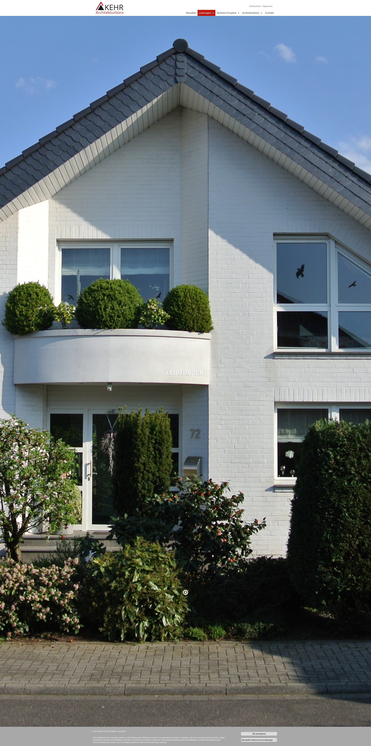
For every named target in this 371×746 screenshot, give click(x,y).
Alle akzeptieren (259, 734)
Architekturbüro (250, 12)
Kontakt (269, 12)
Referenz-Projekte (226, 12)
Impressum (267, 6)
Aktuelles (191, 12)
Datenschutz (255, 6)
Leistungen (205, 12)
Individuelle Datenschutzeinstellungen (257, 740)
